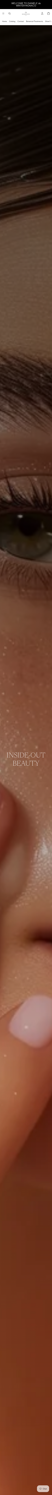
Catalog (12, 21)
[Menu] (3, 13)
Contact (20, 21)
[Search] (9, 13)
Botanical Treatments (34, 21)
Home (4, 21)
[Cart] (48, 13)
